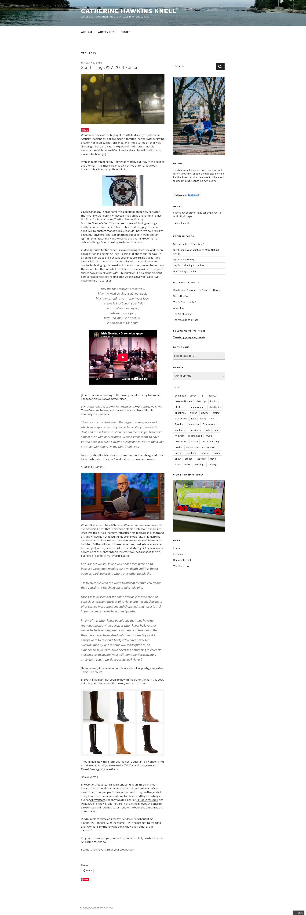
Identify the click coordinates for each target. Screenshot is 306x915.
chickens (180, 407)
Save (86, 130)
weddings (200, 464)
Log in (176, 548)
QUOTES (125, 32)
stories (189, 458)
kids (208, 430)
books (213, 401)
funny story (209, 424)
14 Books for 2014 (147, 799)
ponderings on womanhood (200, 447)
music (209, 435)
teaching (201, 458)
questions (191, 453)
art (202, 395)
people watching (210, 441)
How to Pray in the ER (184, 271)
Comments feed (182, 560)
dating (216, 412)
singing (216, 453)
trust (177, 464)
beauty (212, 395)
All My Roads (97, 799)
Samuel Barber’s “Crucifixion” (188, 244)
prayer (178, 453)
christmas (180, 412)
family (203, 418)
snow (178, 458)
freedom (179, 424)
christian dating (197, 407)
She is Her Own (181, 296)
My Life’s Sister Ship (183, 259)
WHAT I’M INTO (106, 32)
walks (187, 464)
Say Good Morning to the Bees (189, 265)
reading (205, 453)
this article (99, 532)
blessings (201, 401)
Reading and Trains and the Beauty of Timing (196, 290)
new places (181, 441)
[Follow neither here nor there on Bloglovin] (187, 196)
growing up (195, 430)
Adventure (179, 308)
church (193, 412)
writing (212, 464)
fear (212, 418)
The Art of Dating (182, 314)
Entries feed (179, 554)
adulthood (180, 395)
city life (205, 412)
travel (213, 458)
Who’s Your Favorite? (184, 302)
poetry (178, 447)
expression (181, 418)
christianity (215, 407)
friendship (193, 424)
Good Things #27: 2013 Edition (109, 67)
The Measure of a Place (185, 319)
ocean (194, 441)
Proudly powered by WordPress (96, 907)
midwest (179, 435)
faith (193, 418)
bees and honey (183, 401)
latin (216, 430)
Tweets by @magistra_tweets (189, 337)
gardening (180, 430)
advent (193, 395)
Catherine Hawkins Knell (129, 11)
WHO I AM (86, 32)
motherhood (195, 435)
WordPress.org (181, 566)
